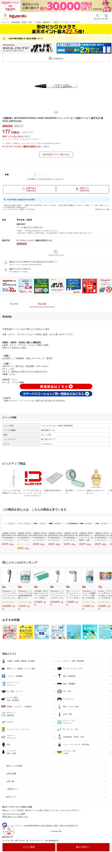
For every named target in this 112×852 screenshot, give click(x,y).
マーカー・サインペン (71, 22)
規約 (108, 209)
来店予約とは (100, 209)
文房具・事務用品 (43, 22)
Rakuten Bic (18, 17)
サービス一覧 (7, 841)
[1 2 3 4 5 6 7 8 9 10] (37, 174)
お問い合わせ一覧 (21, 841)
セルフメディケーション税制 (13, 814)
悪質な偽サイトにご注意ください (15, 817)
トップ (4, 22)
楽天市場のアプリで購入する (56, 154)
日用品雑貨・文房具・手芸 (21, 22)
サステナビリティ (37, 841)
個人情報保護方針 (52, 841)
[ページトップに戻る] (107, 842)
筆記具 (56, 22)
